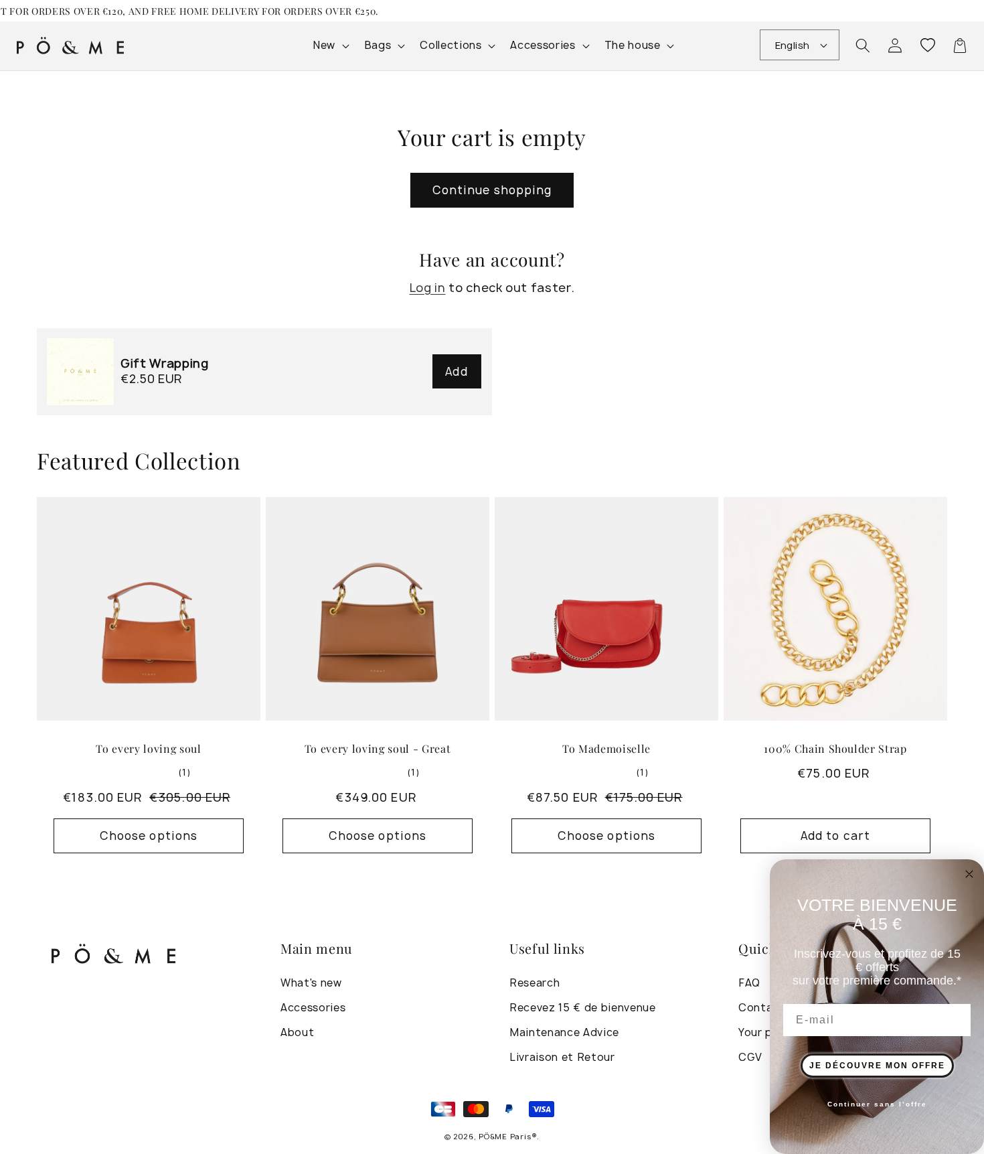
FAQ (749, 983)
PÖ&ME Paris (505, 1136)
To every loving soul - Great (377, 748)
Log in (428, 287)
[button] (863, 45)
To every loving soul (148, 748)
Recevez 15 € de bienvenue (582, 1008)
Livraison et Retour (562, 1057)
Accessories (312, 1008)
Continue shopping (492, 190)
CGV (750, 1057)
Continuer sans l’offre (877, 1104)
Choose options (148, 835)
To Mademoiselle (606, 748)
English (792, 45)
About (297, 1032)
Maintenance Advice (564, 1032)
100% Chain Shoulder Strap (835, 748)
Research (534, 983)
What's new (311, 983)
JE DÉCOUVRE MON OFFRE (877, 1065)
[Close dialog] (969, 874)
